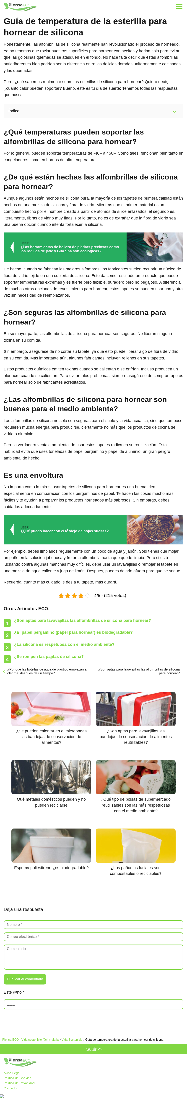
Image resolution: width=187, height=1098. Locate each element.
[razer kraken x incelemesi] (93, 1096)
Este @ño (14, 992)
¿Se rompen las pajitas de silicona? (49, 656)
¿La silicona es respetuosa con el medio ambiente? (64, 644)
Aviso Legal (12, 1073)
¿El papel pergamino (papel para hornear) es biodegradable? (73, 632)
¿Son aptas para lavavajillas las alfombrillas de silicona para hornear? (82, 620)
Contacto (10, 1088)
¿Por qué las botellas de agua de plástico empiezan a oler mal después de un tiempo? (46, 671)
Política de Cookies (17, 1078)
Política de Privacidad (19, 1083)
